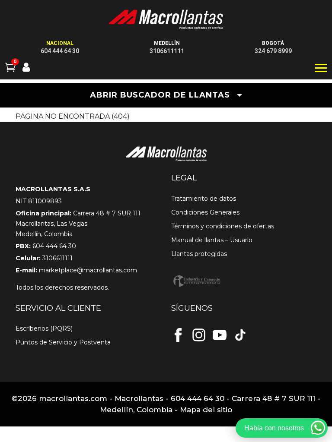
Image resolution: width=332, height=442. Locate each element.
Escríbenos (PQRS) (44, 328)
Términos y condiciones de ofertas (222, 226)
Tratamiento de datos (203, 198)
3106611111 (167, 50)
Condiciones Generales (205, 212)
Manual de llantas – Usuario (211, 240)
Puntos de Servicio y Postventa (63, 342)
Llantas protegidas (199, 254)
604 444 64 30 (60, 50)
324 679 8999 (273, 50)
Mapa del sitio (206, 409)
